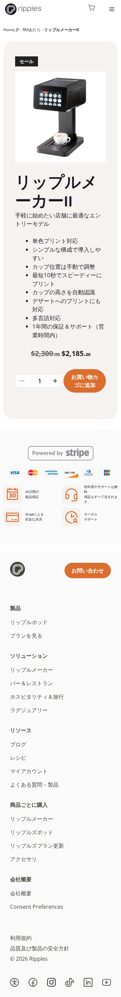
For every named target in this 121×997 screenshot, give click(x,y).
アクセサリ (23, 859)
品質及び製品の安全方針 (39, 948)
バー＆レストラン (31, 683)
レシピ (18, 757)
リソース (21, 730)
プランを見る (26, 635)
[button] (14, 982)
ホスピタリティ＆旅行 (37, 696)
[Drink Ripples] (23, 9)
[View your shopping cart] (92, 9)
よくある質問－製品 (34, 784)
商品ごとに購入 (29, 804)
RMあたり (32, 30)
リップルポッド (29, 622)
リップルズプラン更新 (37, 845)
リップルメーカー (31, 670)
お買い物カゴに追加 (84, 381)
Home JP (11, 30)
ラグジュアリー (29, 710)
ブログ (18, 744)
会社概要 (21, 879)
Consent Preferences (36, 906)
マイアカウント (29, 771)
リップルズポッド (31, 832)
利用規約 (21, 938)
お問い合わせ (88, 570)
